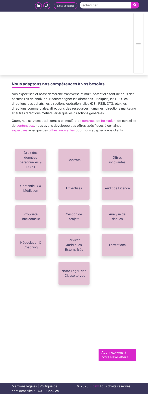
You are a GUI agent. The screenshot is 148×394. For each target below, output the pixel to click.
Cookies (52, 391)
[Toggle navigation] (138, 43)
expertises (19, 130)
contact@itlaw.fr (114, 330)
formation (108, 121)
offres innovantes (62, 130)
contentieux (25, 125)
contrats (88, 121)
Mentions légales (24, 386)
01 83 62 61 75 (113, 322)
